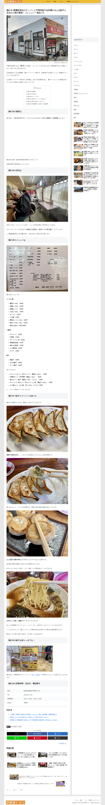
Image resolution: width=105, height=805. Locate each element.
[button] (58, 738)
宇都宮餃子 (15, 726)
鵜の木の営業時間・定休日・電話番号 (37, 104)
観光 (81, 800)
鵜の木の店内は (31, 94)
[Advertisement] (86, 22)
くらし (85, 800)
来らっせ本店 (35, 675)
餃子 (9, 726)
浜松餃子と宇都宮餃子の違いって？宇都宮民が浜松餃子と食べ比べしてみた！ (34, 720)
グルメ (76, 800)
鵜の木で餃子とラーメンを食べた (36, 99)
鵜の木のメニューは (33, 96)
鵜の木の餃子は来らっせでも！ (36, 101)
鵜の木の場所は (31, 91)
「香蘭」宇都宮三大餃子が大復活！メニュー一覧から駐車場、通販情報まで (33, 714)
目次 (35, 88)
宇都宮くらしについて (94, 800)
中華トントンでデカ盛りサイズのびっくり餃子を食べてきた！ (29, 717)
